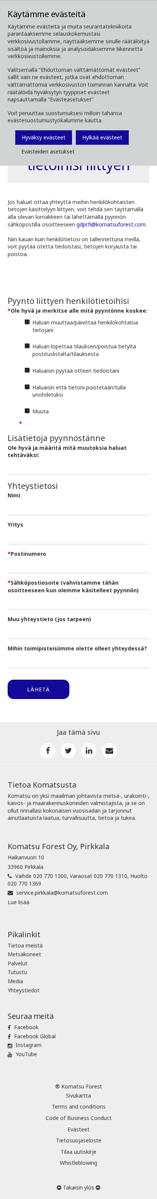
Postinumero (28, 553)
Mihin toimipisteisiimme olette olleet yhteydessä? (77, 648)
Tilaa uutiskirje (78, 1151)
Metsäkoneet (24, 954)
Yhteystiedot (24, 990)
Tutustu (17, 972)
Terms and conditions (79, 1106)
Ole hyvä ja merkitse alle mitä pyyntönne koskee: (79, 310)
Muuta (40, 411)
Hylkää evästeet (102, 137)
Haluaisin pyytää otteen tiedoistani (75, 370)
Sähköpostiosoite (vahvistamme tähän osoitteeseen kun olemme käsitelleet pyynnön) (73, 586)
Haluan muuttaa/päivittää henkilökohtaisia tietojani (85, 326)
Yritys (15, 524)
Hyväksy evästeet (44, 137)
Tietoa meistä (25, 945)
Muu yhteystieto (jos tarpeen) (49, 619)
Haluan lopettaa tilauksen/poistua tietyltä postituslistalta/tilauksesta (84, 350)
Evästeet (78, 1129)
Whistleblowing (78, 1162)
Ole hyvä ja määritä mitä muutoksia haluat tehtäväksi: (67, 451)
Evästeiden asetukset (48, 151)
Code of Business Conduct (79, 1117)
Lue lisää (18, 902)
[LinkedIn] (88, 750)
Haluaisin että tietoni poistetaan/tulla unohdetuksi (79, 391)
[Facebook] (47, 750)
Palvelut (17, 963)
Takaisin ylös (78, 1187)
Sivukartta (78, 1095)
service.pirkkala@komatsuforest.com (62, 892)
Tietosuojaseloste (78, 1140)
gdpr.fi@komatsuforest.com (111, 224)
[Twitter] (68, 750)
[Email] (109, 750)
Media (15, 981)
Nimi (14, 495)
